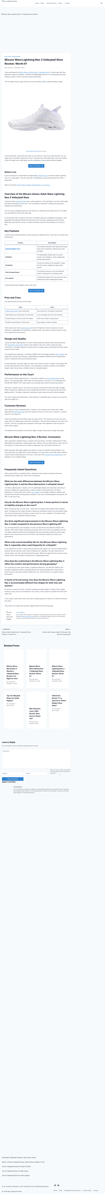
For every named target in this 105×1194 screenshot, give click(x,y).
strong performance (52, 378)
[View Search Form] (101, 3)
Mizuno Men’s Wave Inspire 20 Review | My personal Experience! (56, 632)
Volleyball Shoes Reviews (13, 56)
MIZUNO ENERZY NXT (12, 249)
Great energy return (11, 311)
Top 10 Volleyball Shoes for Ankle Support (13, 698)
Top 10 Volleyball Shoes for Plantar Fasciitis (16, 1166)
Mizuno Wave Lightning (32, 151)
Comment (6, 751)
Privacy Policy (86, 1190)
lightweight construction (15, 345)
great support (59, 354)
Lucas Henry (9, 67)
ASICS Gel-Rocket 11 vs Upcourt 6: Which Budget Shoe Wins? (59, 701)
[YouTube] (58, 1185)
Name (5, 773)
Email (28, 773)
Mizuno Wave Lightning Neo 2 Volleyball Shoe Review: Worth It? (58, 671)
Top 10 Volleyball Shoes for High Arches (15, 1171)
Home (37, 3)
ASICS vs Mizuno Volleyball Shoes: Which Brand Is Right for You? (23, 1162)
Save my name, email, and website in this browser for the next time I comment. (60, 771)
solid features (25, 328)
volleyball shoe (42, 175)
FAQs (60, 1190)
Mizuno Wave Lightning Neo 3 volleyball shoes (34, 72)
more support (35, 492)
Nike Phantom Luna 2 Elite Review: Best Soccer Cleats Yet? (35, 714)
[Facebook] (55, 1185)
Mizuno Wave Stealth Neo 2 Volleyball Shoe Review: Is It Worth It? (16, 632)
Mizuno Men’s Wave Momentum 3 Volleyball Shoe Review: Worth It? (36, 671)
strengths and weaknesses (53, 455)
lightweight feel (20, 412)
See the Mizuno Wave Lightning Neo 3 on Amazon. (33, 185)
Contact (67, 3)
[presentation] (13, 655)
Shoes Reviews (52, 3)
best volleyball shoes (27, 616)
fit (46, 81)
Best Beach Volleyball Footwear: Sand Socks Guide (19, 1157)
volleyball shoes (21, 201)
